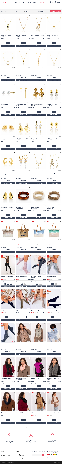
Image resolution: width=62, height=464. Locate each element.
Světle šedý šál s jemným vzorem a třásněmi (37, 344)
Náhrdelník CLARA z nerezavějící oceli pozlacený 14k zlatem (53, 70)
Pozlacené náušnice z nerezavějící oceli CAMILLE (37, 105)
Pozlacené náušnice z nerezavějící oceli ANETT (22, 139)
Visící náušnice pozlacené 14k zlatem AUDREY (52, 139)
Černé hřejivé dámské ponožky (52, 310)
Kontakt (17, 451)
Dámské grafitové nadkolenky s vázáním (36, 277)
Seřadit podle (40, 11)
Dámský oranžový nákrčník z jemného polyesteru (21, 379)
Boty (24, 2)
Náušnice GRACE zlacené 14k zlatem (7, 207)
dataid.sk (60, 462)
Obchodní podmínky (19, 454)
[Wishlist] (53, 2)
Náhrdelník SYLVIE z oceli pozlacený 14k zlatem (22, 70)
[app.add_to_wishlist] (14, 15)
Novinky (35, 2)
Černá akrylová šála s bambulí (6, 378)
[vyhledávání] (51, 2)
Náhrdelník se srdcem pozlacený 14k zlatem (52, 36)
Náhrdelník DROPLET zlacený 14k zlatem (6, 36)
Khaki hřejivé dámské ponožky (21, 310)
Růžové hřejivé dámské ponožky (21, 276)
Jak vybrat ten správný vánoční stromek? (7, 456)
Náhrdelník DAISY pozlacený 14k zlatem (21, 36)
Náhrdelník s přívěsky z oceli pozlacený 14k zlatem (5, 70)
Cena (27, 11)
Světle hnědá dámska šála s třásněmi (37, 412)
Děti (20, 2)
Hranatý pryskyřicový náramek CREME (35, 208)
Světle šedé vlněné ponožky (51, 276)
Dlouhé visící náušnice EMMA (21, 173)
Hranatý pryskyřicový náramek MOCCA (50, 208)
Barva (16, 11)
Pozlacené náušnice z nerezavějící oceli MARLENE (52, 105)
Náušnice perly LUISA (4, 104)
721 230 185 (52, 452)
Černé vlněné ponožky (4, 310)
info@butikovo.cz (53, 451)
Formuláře (2, 451)
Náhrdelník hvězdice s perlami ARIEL (53, 173)
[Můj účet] (56, 2)
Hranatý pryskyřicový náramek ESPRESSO (19, 208)
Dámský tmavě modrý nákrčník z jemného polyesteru (6, 413)
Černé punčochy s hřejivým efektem (7, 276)
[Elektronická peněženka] (58, 2)
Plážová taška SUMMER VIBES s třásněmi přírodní (21, 242)
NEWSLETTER (18, 456)
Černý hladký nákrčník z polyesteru (22, 412)
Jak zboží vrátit (3, 452)
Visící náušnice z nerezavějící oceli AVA (21, 105)
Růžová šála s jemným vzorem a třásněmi (21, 344)
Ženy (16, 2)
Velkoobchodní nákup (19, 458)
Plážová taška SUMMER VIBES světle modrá (36, 242)
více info (10, 443)
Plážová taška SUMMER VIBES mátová (51, 242)
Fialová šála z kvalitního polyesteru (37, 378)
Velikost (6, 11)
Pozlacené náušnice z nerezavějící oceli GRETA (6, 139)
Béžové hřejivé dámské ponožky (36, 310)
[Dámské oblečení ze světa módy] (5, 1)
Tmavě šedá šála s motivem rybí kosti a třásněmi (53, 379)
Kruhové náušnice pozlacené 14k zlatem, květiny (6, 174)
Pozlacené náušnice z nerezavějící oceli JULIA (37, 139)
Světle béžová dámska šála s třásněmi (53, 412)
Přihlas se (43, 455)
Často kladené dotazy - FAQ (5, 454)
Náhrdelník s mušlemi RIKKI (36, 173)
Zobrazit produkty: (55, 11)
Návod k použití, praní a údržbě (5, 455)
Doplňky (29, 2)
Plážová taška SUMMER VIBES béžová (5, 242)
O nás (17, 452)
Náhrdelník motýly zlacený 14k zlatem (37, 35)
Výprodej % (41, 2)
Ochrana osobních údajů (20, 455)
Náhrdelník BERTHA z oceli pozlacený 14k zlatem (37, 70)
